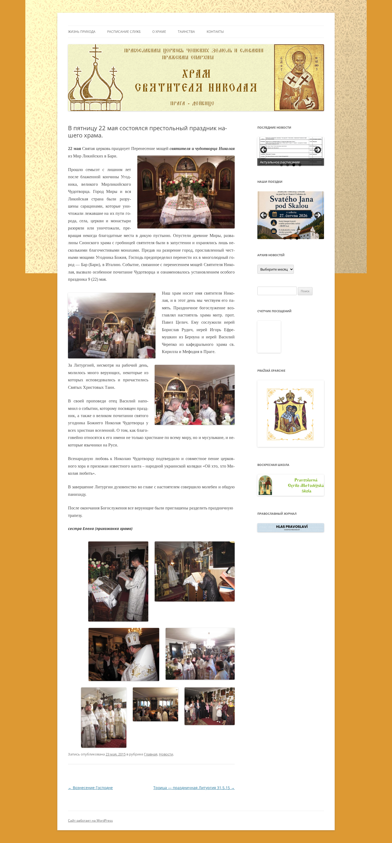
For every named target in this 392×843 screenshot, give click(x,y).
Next (317, 215)
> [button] (317, 150)
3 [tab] (293, 164)
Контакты (215, 31)
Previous (263, 215)
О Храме (159, 31)
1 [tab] (281, 164)
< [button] (264, 150)
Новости (166, 754)
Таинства (186, 31)
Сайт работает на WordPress (90, 820)
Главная (150, 754)
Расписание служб (124, 31)
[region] (290, 151)
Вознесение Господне (90, 787)
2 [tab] (287, 164)
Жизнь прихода (81, 31)
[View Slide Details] (290, 151)
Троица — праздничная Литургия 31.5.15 (194, 787)
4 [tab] (299, 164)
